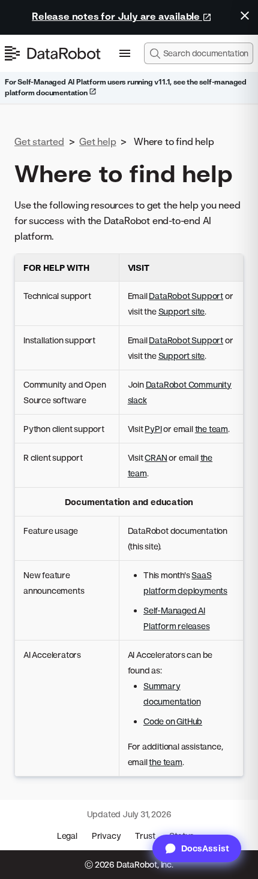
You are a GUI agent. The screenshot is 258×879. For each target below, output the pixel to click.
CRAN (156, 457)
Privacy (106, 835)
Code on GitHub (172, 721)
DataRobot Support (186, 296)
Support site (181, 311)
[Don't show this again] (245, 15)
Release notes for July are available (117, 16)
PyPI (153, 429)
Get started (39, 141)
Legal (67, 835)
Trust (145, 835)
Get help (97, 141)
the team (211, 429)
